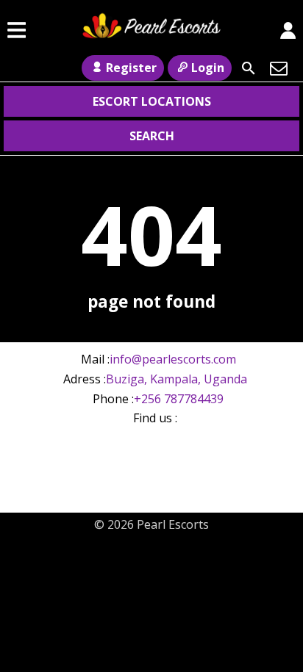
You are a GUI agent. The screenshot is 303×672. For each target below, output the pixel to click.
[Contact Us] (278, 68)
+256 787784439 (179, 399)
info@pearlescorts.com (173, 359)
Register (131, 67)
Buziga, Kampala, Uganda (176, 379)
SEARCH (151, 136)
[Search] (248, 68)
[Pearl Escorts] (151, 30)
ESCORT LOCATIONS (152, 101)
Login (207, 67)
